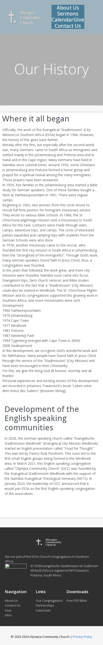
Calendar (62, 20)
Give (79, 20)
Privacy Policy (82, 636)
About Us (68, 8)
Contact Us (68, 26)
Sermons (67, 14)
